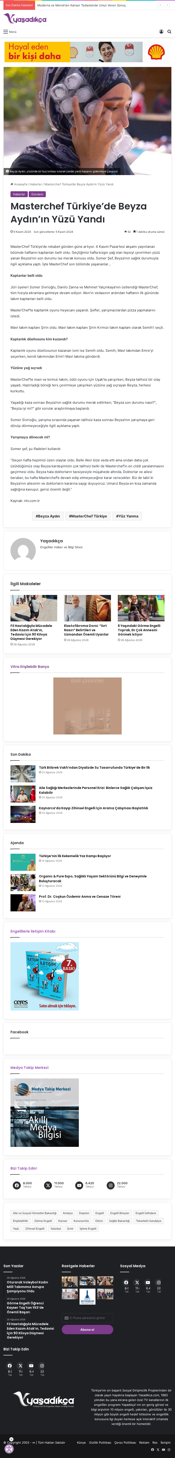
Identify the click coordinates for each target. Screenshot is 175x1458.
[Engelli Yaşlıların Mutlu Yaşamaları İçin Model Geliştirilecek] (105, 1280)
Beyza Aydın (49, 516)
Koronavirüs (81, 1221)
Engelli (99, 1213)
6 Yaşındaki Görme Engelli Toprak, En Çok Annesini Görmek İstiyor (139, 630)
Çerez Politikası (125, 1442)
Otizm (99, 1221)
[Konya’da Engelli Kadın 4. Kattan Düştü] (87, 1280)
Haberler (36, 184)
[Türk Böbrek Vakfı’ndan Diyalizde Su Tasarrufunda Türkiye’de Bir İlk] (23, 773)
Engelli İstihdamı (146, 1213)
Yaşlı (16, 1228)
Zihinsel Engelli (34, 1228)
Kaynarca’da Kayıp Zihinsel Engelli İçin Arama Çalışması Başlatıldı (93, 808)
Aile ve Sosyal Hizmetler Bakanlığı (35, 1213)
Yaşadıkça (51, 541)
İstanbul (56, 1228)
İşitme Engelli (88, 1228)
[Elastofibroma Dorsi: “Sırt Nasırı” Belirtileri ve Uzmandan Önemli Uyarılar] (87, 608)
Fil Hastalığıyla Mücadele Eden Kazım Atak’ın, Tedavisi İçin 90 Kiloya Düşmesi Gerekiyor (31, 632)
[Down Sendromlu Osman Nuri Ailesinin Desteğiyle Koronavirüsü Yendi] (70, 1281)
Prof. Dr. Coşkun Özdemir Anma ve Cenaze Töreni (80, 896)
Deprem (84, 1213)
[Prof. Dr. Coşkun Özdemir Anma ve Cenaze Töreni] (23, 902)
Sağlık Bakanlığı (119, 1221)
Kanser (62, 1221)
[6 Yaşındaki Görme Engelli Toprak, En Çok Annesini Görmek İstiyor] (141, 608)
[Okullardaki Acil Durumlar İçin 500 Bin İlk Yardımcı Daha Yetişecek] (70, 1294)
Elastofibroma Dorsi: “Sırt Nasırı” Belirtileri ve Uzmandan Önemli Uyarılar (86, 630)
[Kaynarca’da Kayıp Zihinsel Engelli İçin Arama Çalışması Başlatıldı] (23, 814)
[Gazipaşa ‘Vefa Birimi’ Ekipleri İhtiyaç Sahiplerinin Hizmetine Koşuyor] (105, 1294)
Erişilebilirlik (20, 1221)
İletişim (165, 1442)
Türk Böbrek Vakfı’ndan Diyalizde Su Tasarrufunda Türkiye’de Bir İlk (94, 767)
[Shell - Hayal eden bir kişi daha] (87, 51)
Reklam (144, 1442)
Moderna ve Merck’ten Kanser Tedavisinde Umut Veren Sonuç (77, 5)
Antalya (68, 1213)
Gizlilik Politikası (100, 1442)
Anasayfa (20, 184)
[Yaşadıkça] (25, 18)
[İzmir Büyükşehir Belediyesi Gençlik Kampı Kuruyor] (87, 1297)
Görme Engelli (43, 1221)
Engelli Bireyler (119, 1213)
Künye (81, 1442)
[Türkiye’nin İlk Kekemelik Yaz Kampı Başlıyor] (23, 862)
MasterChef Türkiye (89, 516)
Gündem (37, 194)
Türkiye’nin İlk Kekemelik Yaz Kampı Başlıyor (75, 856)
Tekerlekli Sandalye (148, 1221)
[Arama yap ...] (169, 31)
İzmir (70, 1228)
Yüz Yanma (128, 516)
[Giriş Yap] (161, 31)
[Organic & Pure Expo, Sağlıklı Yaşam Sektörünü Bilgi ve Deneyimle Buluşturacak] (23, 882)
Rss (154, 1442)
